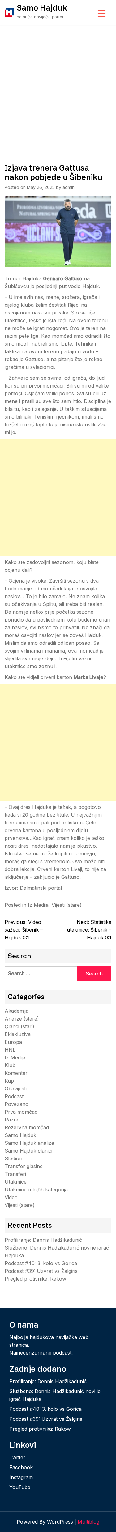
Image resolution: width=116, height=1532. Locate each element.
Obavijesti (16, 1088)
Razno (12, 1120)
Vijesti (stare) (67, 905)
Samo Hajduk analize (29, 1143)
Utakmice (16, 1182)
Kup (9, 1081)
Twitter (17, 1457)
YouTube (19, 1487)
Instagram (21, 1477)
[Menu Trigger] (101, 13)
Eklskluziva (18, 1034)
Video (11, 1197)
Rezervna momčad (27, 1127)
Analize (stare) (22, 1019)
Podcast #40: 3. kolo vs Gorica (41, 1263)
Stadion (13, 1158)
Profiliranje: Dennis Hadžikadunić (43, 1240)
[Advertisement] (58, 86)
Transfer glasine (24, 1166)
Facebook (21, 1467)
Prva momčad (21, 1112)
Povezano (16, 1104)
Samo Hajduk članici (28, 1151)
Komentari (16, 1073)
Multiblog (88, 1522)
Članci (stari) (19, 1026)
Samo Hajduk (42, 7)
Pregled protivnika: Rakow (35, 1279)
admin (68, 187)
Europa (13, 1042)
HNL (10, 1050)
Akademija (16, 1011)
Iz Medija (38, 905)
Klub (10, 1065)
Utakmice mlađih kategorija (36, 1189)
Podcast (14, 1096)
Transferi (15, 1174)
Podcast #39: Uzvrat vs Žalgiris (41, 1271)
